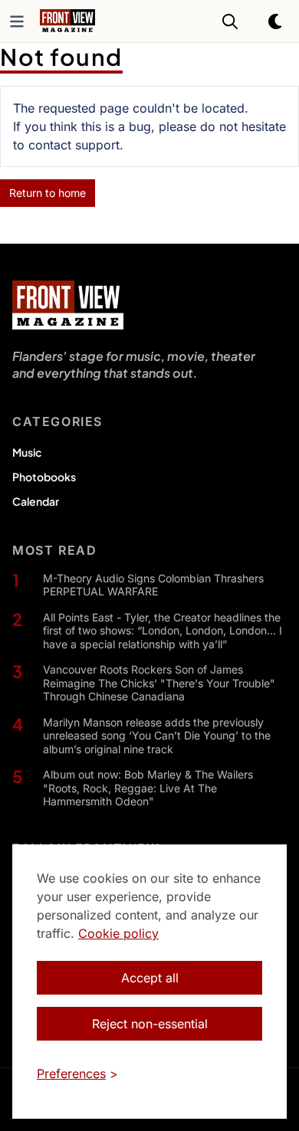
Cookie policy (118, 933)
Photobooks (44, 477)
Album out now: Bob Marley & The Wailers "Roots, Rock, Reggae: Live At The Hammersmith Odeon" (148, 788)
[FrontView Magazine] (67, 304)
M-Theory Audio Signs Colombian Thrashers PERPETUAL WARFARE (153, 585)
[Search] (230, 21)
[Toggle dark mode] (276, 21)
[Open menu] (17, 21)
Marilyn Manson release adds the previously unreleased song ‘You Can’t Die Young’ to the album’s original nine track (157, 736)
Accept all (150, 977)
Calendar (35, 501)
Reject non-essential (150, 1023)
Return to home (47, 192)
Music (26, 452)
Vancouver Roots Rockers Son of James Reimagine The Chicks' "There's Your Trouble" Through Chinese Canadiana (159, 683)
